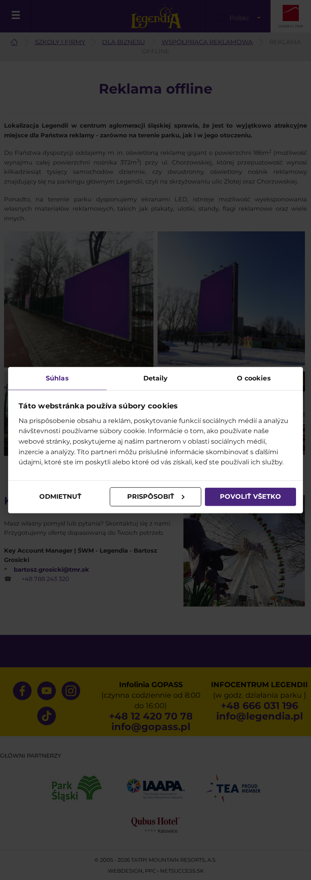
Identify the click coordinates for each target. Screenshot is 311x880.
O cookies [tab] (254, 378)
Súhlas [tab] (57, 378)
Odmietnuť (60, 496)
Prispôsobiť (150, 496)
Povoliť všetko (250, 496)
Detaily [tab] (155, 378)
